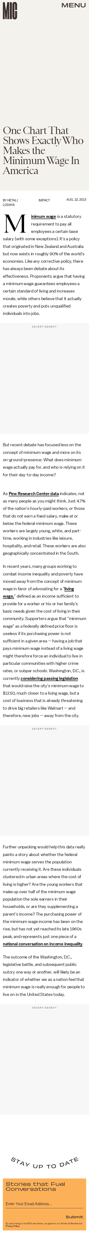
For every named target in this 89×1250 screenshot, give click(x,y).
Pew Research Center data (34, 494)
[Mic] (10, 11)
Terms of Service (69, 1223)
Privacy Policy (12, 1226)
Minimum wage (43, 216)
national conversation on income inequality (42, 944)
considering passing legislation (49, 678)
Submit (74, 1216)
